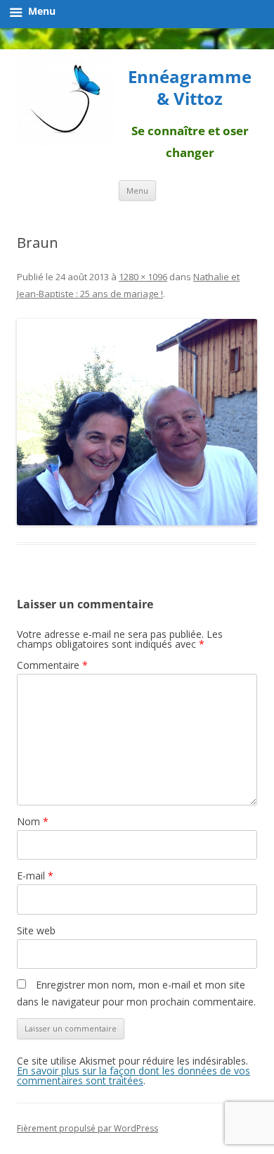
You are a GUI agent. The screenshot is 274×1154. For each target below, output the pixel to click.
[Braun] (137, 422)
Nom (32, 821)
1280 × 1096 (143, 276)
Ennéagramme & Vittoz (190, 88)
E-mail (35, 875)
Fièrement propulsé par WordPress (87, 1128)
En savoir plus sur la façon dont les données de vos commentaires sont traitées (133, 1075)
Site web (36, 930)
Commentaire (52, 665)
